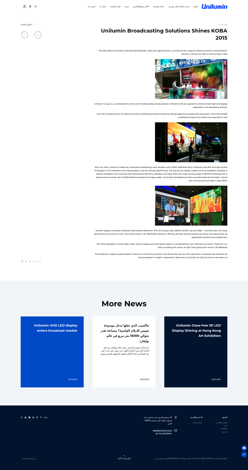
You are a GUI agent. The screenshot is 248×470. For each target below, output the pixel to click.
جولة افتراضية (115, 6)
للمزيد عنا (91, 6)
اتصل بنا (102, 6)
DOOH (224, 429)
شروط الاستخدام (29, 458)
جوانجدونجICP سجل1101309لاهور (178, 458)
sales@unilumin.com (162, 430)
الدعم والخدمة (158, 6)
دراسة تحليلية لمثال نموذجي (179, 6)
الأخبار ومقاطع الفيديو (141, 6)
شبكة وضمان (197, 422)
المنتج (196, 6)
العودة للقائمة (26, 24)
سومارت (157, 458)
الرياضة (224, 432)
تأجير (225, 425)
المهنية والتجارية (221, 422)
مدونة (127, 6)
